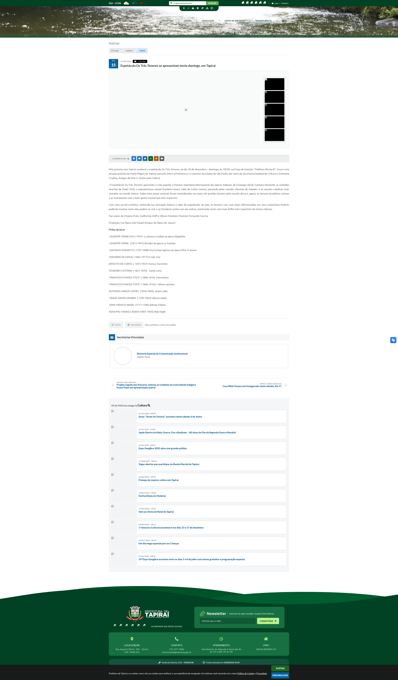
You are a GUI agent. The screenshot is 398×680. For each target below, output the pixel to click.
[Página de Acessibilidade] (212, 8)
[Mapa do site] (207, 8)
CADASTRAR (266, 621)
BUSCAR (212, 3)
